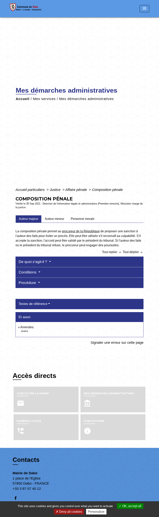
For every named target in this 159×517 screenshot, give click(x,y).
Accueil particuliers (31, 190)
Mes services (44, 99)
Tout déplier (133, 252)
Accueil (22, 99)
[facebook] (17, 498)
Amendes (27, 327)
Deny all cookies (70, 511)
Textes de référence (33, 304)
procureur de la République (81, 231)
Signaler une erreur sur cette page (117, 343)
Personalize (96, 511)
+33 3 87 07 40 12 (27, 489)
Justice (55, 190)
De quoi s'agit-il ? (33, 262)
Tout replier (112, 252)
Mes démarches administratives (86, 99)
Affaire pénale (76, 190)
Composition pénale (107, 190)
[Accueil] (34, 8)
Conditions (28, 272)
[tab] (28, 219)
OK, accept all (131, 506)
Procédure (28, 283)
